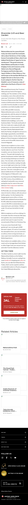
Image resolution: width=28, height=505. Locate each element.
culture (22, 260)
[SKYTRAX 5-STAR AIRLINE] (12, 475)
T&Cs (18, 320)
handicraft (8, 260)
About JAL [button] (4, 442)
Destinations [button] (5, 446)
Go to (10, 483)
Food (10, 29)
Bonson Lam (4, 43)
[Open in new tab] (2, 457)
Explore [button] (3, 432)
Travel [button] (3, 437)
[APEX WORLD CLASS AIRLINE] (13, 468)
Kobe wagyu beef (12, 185)
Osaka (4, 29)
